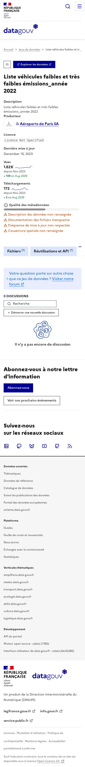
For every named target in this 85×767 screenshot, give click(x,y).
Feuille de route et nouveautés (23, 535)
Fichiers (16, 251)
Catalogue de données (18, 488)
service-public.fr (16, 720)
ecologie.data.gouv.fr (18, 597)
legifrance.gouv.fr (17, 711)
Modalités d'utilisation (31, 733)
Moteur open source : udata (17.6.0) (26, 644)
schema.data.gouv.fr (17, 510)
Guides (8, 528)
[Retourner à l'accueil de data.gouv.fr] (21, 29)
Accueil (8, 49)
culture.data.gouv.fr (16, 611)
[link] (34, 64)
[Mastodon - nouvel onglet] (19, 446)
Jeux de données (29, 49)
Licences (9, 733)
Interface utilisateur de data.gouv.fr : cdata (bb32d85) (39, 651)
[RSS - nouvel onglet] (69, 446)
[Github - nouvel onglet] (57, 446)
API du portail (13, 636)
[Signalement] (7, 64)
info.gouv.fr (49, 711)
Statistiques (11, 557)
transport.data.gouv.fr (18, 589)
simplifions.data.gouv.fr (19, 575)
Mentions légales (35, 741)
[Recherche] (67, 6)
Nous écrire (11, 542)
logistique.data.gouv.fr (18, 618)
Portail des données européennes (25, 503)
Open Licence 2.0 (48, 761)
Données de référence (18, 481)
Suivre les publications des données (26, 495)
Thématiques (12, 474)
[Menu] (79, 6)
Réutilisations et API (53, 251)
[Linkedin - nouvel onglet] (6, 446)
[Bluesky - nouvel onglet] (31, 446)
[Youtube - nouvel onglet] (44, 446)
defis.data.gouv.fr (15, 604)
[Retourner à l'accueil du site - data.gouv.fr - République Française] (49, 676)
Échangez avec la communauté (24, 550)
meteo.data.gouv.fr (16, 582)
